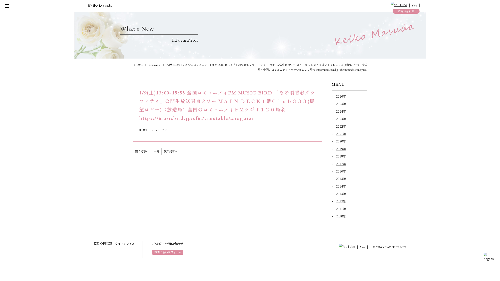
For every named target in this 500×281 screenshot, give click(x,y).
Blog (414, 5)
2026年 (341, 96)
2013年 (341, 193)
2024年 (341, 111)
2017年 (341, 163)
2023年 (341, 118)
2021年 (341, 133)
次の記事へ (171, 151)
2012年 (341, 201)
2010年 (341, 216)
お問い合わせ (406, 11)
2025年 (341, 103)
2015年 (341, 178)
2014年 (341, 186)
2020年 (341, 141)
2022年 (341, 126)
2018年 (341, 156)
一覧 (156, 151)
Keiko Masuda (100, 6)
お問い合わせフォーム (167, 252)
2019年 (341, 148)
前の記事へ (142, 151)
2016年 (341, 171)
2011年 (341, 208)
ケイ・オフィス (114, 243)
